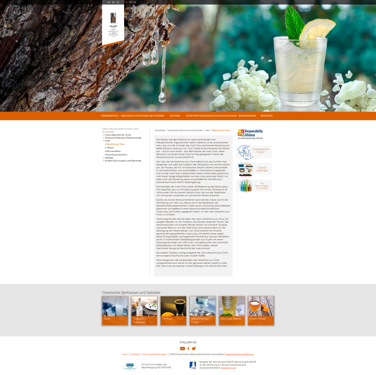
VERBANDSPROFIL (110, 115)
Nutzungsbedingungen (154, 354)
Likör (107, 141)
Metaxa (109, 158)
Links (124, 354)
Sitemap (135, 354)
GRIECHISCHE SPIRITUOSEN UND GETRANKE (142, 115)
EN (113, 2)
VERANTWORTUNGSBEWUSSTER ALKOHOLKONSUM (211, 115)
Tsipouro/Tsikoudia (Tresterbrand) (123, 138)
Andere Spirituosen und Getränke (123, 161)
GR (108, 2)
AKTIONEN (175, 115)
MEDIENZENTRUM (247, 115)
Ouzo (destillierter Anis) (118, 135)
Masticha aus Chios (115, 144)
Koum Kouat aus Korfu (116, 155)
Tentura (110, 148)
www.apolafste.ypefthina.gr (240, 354)
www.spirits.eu (228, 368)
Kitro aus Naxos (113, 151)
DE (118, 2)
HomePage (160, 130)
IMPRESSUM (266, 115)
